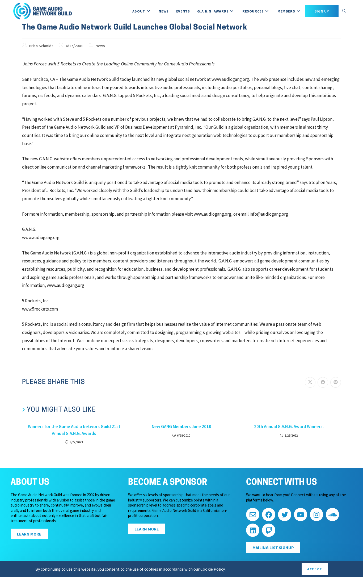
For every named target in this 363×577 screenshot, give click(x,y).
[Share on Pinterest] (335, 382)
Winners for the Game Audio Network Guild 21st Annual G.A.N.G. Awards (74, 430)
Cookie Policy (212, 569)
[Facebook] (268, 514)
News (100, 45)
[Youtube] (300, 514)
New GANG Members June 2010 (181, 426)
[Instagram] (316, 514)
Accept (314, 569)
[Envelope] (252, 514)
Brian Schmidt (41, 45)
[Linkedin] (252, 530)
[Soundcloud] (332, 514)
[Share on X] (310, 382)
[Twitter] (284, 514)
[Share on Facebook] (323, 382)
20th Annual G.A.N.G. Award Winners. (289, 426)
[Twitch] (268, 530)
